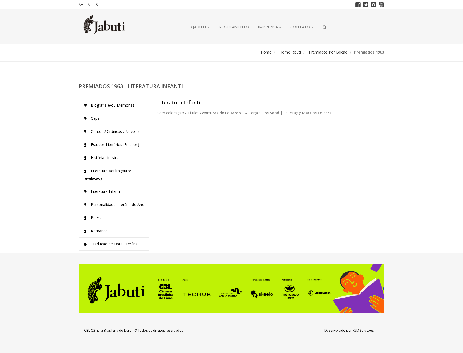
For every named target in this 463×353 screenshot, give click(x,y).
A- (89, 4)
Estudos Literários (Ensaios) (114, 144)
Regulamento (234, 26)
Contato (300, 26)
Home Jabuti (290, 52)
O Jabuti (198, 26)
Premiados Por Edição (328, 52)
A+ (81, 4)
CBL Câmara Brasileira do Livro (108, 330)
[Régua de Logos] (231, 288)
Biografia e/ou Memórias (112, 105)
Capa (95, 118)
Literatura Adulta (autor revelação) (107, 174)
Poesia (96, 217)
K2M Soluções (363, 330)
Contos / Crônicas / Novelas (115, 131)
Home (266, 52)
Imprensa (268, 26)
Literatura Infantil (105, 191)
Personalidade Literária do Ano (117, 204)
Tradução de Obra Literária (114, 243)
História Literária (105, 157)
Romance (98, 230)
